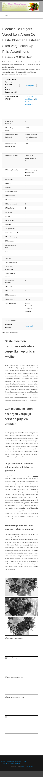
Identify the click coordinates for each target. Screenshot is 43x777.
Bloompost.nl (29, 326)
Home (3, 761)
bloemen (35, 476)
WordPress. (30, 766)
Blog (25, 761)
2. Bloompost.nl (29, 85)
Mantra (23, 766)
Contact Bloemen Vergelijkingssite (10, 763)
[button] (36, 85)
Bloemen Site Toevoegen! (14, 761)
